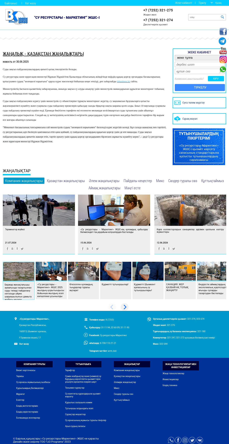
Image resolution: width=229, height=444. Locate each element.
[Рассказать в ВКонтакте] (12, 250)
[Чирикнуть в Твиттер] (22, 250)
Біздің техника (170, 385)
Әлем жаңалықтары (104, 180)
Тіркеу (202, 3)
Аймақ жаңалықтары (104, 187)
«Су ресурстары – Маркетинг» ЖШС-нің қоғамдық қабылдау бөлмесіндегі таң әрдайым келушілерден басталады (114, 230)
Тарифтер (70, 370)
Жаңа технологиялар (173, 373)
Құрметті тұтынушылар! (115, 284)
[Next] (125, 307)
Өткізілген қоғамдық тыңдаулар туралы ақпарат (81, 287)
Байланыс (11, 3)
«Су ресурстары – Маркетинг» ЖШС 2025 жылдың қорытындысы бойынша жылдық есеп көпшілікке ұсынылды (50, 290)
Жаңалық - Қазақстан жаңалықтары (43, 54)
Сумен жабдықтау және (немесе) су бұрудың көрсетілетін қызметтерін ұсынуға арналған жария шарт (83, 379)
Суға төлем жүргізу (193, 102)
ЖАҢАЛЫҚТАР (17, 171)
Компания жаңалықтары (24, 180)
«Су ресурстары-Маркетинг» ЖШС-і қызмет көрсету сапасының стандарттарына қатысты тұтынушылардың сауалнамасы (199, 146)
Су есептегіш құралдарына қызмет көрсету (83, 395)
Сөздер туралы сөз (182, 180)
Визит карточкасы (25, 370)
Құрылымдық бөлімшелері (30, 388)
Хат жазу (30, 3)
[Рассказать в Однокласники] (17, 250)
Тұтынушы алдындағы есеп (79, 408)
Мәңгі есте (132, 187)
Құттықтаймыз (212, 180)
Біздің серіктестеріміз (27, 412)
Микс (160, 180)
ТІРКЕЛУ (200, 87)
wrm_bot (112, 351)
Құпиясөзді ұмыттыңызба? (189, 78)
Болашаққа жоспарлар (28, 418)
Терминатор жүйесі (15, 229)
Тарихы (20, 376)
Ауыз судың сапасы (75, 426)
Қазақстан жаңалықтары (66, 180)
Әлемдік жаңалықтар (125, 382)
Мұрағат (20, 394)
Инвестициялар (171, 379)
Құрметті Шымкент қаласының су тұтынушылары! (144, 287)
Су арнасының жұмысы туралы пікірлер (85, 420)
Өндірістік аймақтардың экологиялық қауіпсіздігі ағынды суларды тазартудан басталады (212, 289)
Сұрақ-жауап (189, 118)
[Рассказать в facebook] (7, 250)
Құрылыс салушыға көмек (78, 402)
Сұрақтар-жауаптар (75, 414)
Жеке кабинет (183, 3)
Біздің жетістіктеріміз (27, 406)
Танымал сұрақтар (74, 388)
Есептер (20, 400)
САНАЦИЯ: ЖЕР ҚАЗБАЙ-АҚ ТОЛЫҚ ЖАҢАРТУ (177, 287)
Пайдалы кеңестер (138, 180)
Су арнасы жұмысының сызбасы (33, 382)
